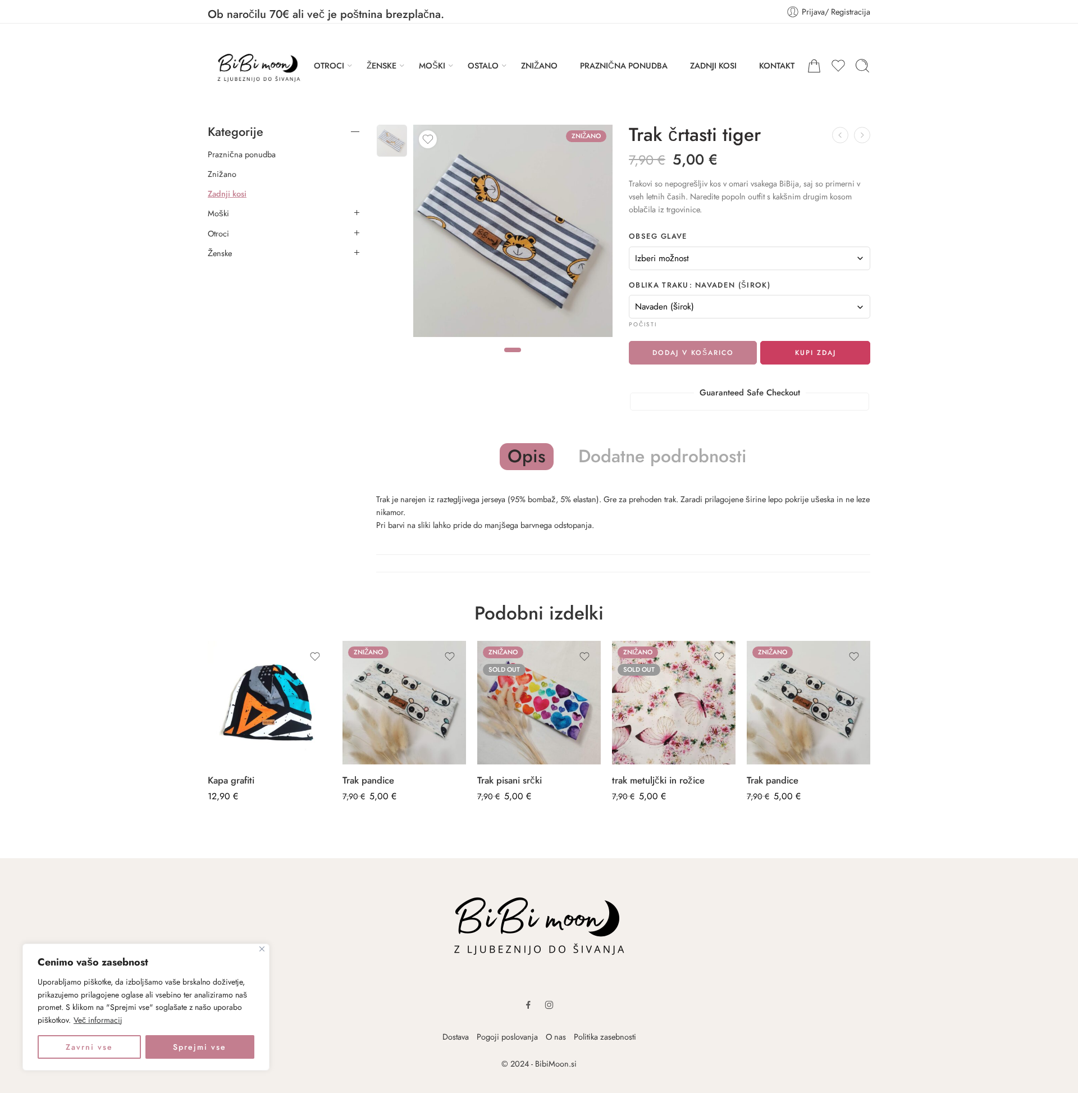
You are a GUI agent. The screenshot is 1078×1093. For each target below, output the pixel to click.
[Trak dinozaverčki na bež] (840, 135)
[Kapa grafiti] (269, 702)
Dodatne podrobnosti (662, 457)
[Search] (862, 66)
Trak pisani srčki (509, 780)
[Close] (261, 948)
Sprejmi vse (199, 1047)
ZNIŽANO (539, 65)
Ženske (220, 253)
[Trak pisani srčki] (539, 702)
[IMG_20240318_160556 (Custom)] (392, 141)
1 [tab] (512, 359)
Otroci (218, 233)
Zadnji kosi (227, 193)
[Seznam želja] (428, 139)
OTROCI (329, 65)
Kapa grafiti (231, 780)
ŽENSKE (381, 65)
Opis (527, 456)
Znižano (222, 174)
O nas (556, 1036)
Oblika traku (699, 285)
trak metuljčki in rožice (658, 780)
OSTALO (483, 65)
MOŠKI (432, 65)
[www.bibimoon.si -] (255, 65)
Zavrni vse (89, 1047)
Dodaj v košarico (693, 353)
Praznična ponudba (242, 154)
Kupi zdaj (815, 353)
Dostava (455, 1036)
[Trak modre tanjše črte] (862, 135)
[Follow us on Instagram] (549, 1005)
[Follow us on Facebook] (528, 1004)
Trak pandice (368, 780)
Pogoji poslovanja (507, 1036)
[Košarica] (814, 66)
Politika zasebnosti (605, 1036)
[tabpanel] (512, 234)
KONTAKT (776, 65)
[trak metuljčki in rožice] (674, 702)
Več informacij (98, 1020)
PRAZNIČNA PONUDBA (624, 65)
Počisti (643, 324)
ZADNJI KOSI (713, 65)
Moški (218, 213)
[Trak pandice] (404, 702)
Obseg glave (658, 236)
